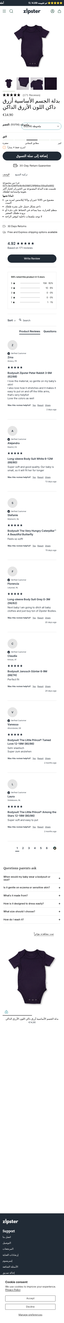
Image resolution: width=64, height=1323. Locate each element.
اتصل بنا (7, 1237)
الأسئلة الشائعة (10, 1266)
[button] (32, 95)
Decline (30, 1306)
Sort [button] (10, 320)
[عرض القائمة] (4, 11)
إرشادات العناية (10, 1254)
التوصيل (7, 1242)
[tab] (29, 331)
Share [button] (48, 405)
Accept (30, 1298)
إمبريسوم (7, 1260)
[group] (32, 243)
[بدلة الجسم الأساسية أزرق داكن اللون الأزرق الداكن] (32, 977)
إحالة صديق (9, 1272)
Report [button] (40, 405)
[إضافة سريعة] (6, 1012)
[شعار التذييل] (10, 1221)
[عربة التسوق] (59, 11)
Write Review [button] (32, 258)
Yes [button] (34, 405)
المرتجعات (8, 1248)
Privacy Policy (13, 1289)
